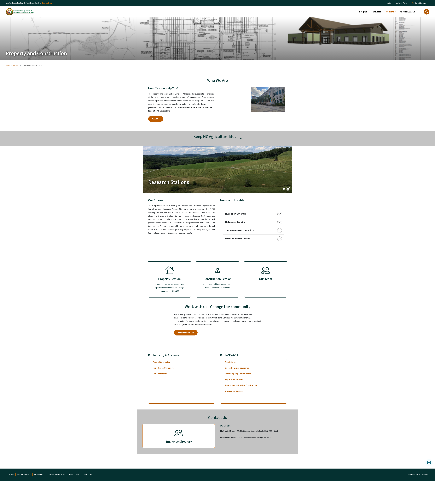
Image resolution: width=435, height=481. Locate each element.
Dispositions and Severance (237, 368)
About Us (155, 119)
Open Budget (87, 474)
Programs (364, 11)
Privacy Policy (74, 474)
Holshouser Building (235, 222)
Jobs (389, 3)
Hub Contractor (160, 373)
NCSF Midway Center (235, 213)
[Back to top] (429, 462)
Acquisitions (230, 362)
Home (8, 65)
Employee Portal (401, 3)
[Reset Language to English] (413, 3)
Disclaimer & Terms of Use (56, 474)
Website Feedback (24, 474)
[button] (426, 12)
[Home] (20, 9)
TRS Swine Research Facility (239, 230)
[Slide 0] (284, 189)
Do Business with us (186, 332)
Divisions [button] (389, 11)
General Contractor (161, 362)
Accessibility (38, 474)
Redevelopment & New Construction (241, 385)
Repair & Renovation (234, 379)
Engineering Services (234, 391)
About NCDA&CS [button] (407, 11)
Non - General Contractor (164, 368)
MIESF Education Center (237, 238)
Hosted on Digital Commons (418, 474)
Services (377, 11)
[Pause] (288, 189)
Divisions (16, 65)
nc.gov (11, 474)
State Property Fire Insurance (238, 373)
